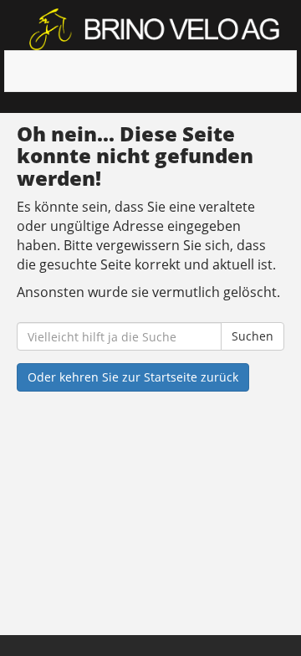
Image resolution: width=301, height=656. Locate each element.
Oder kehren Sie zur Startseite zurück (133, 377)
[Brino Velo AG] (157, 29)
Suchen (252, 336)
